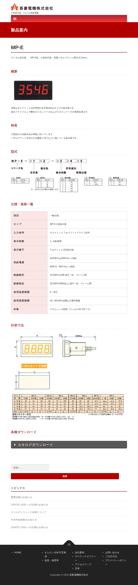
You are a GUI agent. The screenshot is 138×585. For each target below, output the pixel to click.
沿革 (77, 568)
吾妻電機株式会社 (78, 574)
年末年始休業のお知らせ (24, 519)
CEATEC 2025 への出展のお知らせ (29, 504)
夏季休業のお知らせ (21, 497)
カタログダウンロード (35, 445)
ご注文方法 (111, 556)
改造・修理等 (52, 560)
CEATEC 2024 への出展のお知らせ (29, 527)
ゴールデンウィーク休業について (28, 512)
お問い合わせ (112, 552)
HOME (17, 552)
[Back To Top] (69, 545)
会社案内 (79, 552)
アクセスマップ (83, 564)
